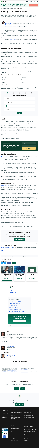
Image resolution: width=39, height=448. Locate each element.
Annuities (4, 8)
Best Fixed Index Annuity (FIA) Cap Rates (16, 311)
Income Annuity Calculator (13, 307)
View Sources (19, 373)
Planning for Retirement (15, 425)
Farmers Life (11, 295)
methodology (13, 39)
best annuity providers (10, 41)
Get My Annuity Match (19, 239)
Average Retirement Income (15, 426)
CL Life (11, 290)
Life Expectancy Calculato (15, 431)
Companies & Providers (10, 8)
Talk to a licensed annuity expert (7, 247)
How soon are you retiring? (19, 95)
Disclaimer (26, 438)
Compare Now (19, 278)
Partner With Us (13, 438)
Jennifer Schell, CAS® (11, 333)
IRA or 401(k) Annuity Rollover (16, 428)
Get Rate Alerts (28, 148)
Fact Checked (9, 26)
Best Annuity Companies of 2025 (16, 412)
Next (19, 113)
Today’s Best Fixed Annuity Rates (15, 309)
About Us (12, 437)
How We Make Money (14, 440)
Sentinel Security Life (5, 156)
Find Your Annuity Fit (7, 279)
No (22, 388)
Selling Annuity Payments (28, 426)
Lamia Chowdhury (10, 346)
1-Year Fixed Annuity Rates (28, 415)
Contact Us (26, 440)
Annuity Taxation (13, 415)
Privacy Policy (26, 437)
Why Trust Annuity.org (22, 26)
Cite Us (14, 26)
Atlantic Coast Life (5, 185)
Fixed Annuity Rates (27, 412)
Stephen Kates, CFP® (8, 23)
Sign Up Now (18, 404)
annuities (12, 71)
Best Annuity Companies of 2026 (15, 301)
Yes (16, 388)
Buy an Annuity (34, 5)
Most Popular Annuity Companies (15, 303)
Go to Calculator (32, 278)
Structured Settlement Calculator (30, 431)
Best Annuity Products (13, 305)
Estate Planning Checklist (15, 430)
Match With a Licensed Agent (19, 320)
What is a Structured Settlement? (30, 429)
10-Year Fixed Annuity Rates (29, 418)
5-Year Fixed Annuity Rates (29, 417)
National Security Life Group (14, 288)
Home (1, 8)
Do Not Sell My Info (5, 420)
